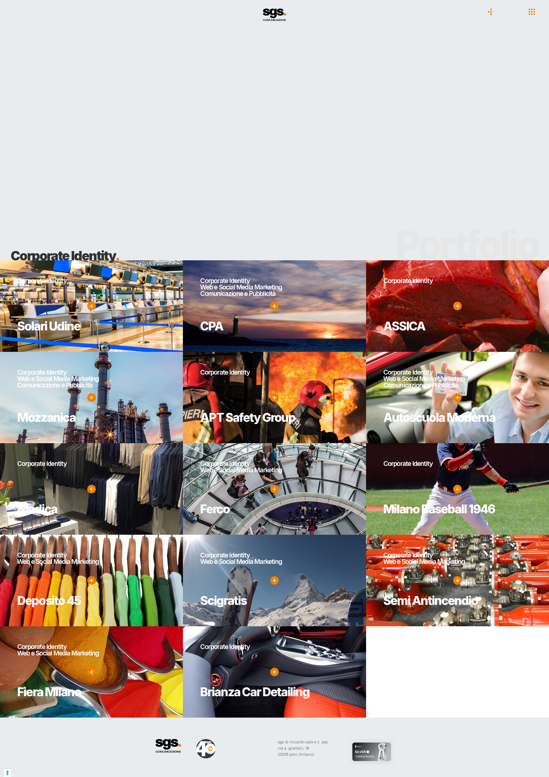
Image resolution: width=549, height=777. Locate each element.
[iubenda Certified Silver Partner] (372, 751)
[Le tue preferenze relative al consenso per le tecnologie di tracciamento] (7, 773)
